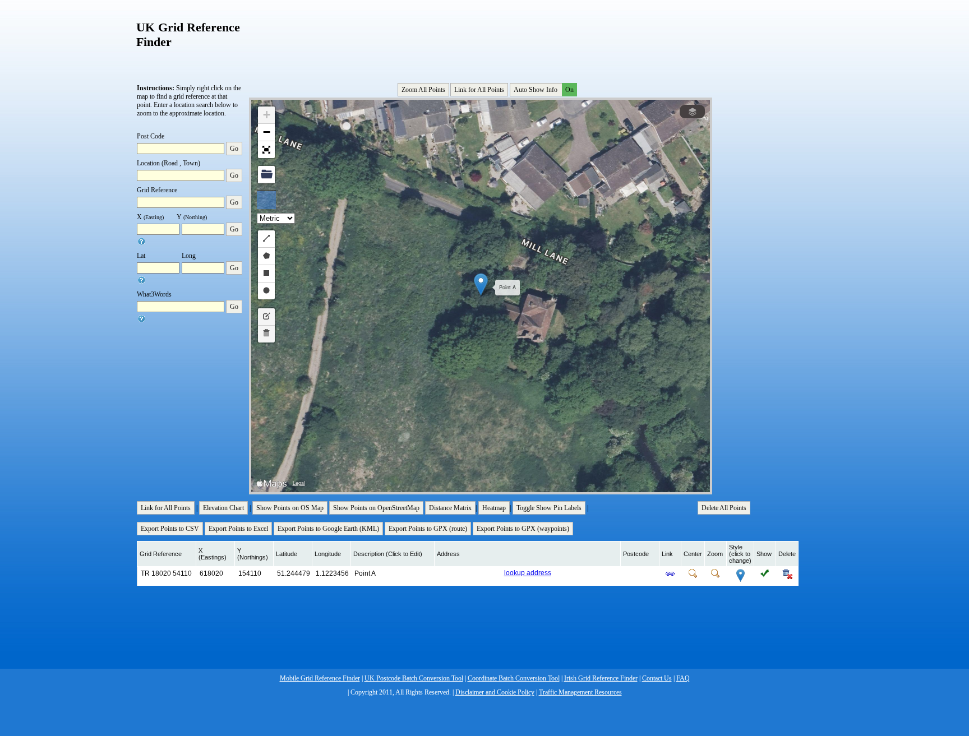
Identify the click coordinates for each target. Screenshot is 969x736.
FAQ (683, 678)
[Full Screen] (266, 149)
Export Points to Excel (238, 529)
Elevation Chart (223, 508)
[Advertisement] (482, 38)
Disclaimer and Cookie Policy (494, 692)
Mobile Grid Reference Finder (320, 678)
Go (234, 148)
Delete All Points (724, 508)
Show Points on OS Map (290, 508)
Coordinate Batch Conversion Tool (514, 678)
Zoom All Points (423, 90)
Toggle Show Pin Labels (549, 508)
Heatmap (494, 508)
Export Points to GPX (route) (428, 529)
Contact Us (657, 678)
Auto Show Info (544, 90)
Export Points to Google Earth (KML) (328, 529)
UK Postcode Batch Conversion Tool (413, 678)
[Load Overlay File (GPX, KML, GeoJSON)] (266, 174)
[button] (481, 284)
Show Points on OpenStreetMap (376, 508)
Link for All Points (479, 90)
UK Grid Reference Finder (188, 34)
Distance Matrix (450, 508)
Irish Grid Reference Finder (601, 678)
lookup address (527, 573)
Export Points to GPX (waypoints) (523, 529)
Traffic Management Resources (580, 692)
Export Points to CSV (170, 529)
